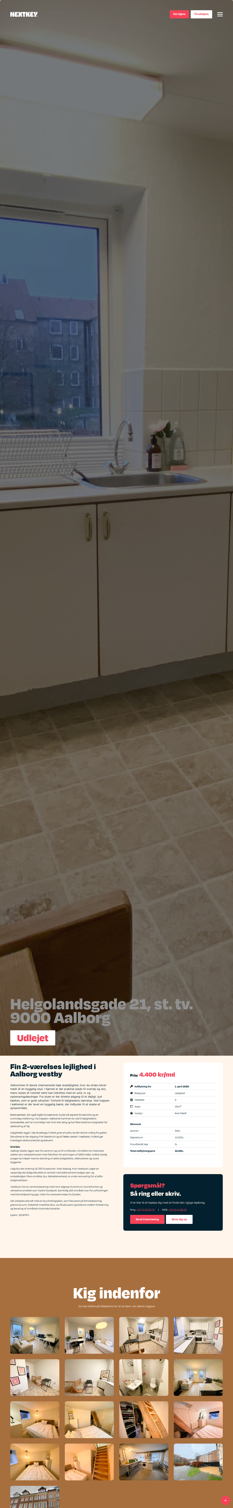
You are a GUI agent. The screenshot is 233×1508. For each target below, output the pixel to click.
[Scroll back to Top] (225, 1500)
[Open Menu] (220, 14)
